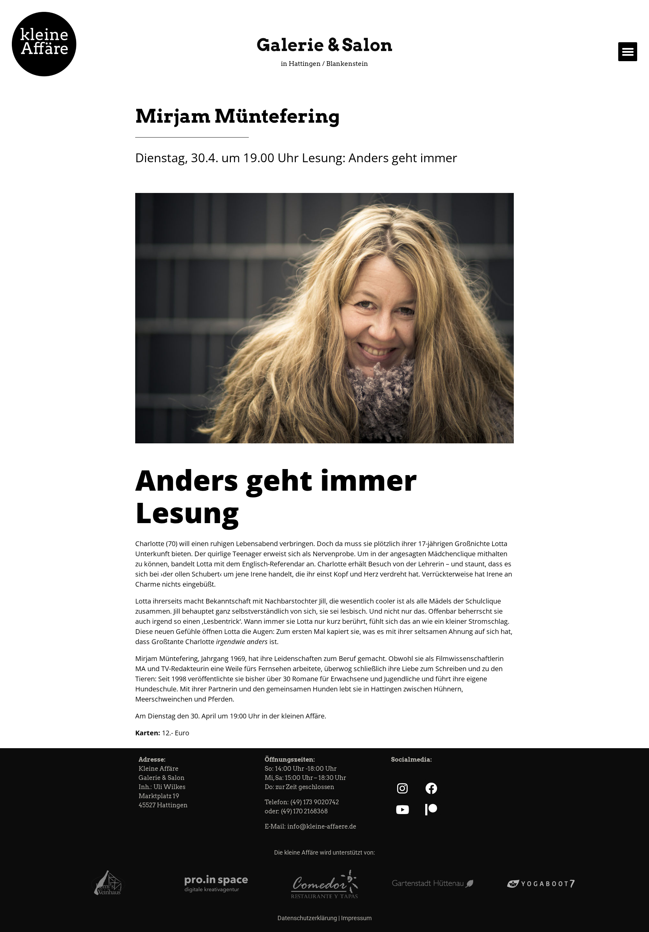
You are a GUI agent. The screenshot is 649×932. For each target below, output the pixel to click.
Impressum (356, 918)
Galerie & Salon (324, 44)
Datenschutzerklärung (307, 918)
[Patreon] (431, 809)
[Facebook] (431, 788)
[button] (627, 51)
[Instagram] (402, 788)
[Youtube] (402, 809)
